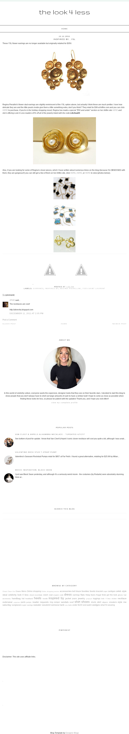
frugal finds (101, 595)
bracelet (99, 591)
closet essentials (35, 595)
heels (37, 598)
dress (68, 594)
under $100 (77, 605)
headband (29, 598)
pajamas (17, 602)
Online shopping (34, 591)
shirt (77, 601)
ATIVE (12, 300)
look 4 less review (109, 598)
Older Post (9, 324)
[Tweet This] (50, 285)
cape (105, 591)
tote (66, 605)
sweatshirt (46, 605)
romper (57, 602)
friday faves (91, 595)
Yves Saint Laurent (93, 288)
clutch (45, 595)
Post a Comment (10, 320)
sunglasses (17, 605)
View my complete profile (64, 403)
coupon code (58, 595)
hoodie (45, 598)
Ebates (18, 591)
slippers (105, 602)
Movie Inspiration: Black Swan (33, 470)
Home (64, 29)
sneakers (113, 602)
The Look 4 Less (64, 12)
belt (73, 591)
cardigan (111, 591)
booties (85, 591)
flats (83, 595)
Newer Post (119, 324)
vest (84, 605)
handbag (16, 598)
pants (23, 602)
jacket (68, 598)
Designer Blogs (72, 733)
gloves (120, 595)
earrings (38, 288)
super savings (27, 605)
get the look (112, 595)
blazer (78, 591)
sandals (65, 602)
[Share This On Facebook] (33, 285)
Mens (24, 591)
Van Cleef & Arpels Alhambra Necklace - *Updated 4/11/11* (50, 434)
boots (92, 591)
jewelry (81, 598)
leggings (96, 598)
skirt (99, 602)
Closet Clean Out (9, 591)
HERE (5, 110)
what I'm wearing (108, 605)
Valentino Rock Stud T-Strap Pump (36, 452)
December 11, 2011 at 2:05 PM (26, 313)
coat (51, 595)
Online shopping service (50, 591)
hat (23, 598)
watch (89, 605)
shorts (93, 602)
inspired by (52, 288)
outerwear (8, 602)
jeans (74, 598)
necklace (122, 598)
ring (51, 602)
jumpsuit (89, 598)
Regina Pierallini (70, 288)
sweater (37, 605)
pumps (28, 602)
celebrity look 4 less (18, 595)
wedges (96, 605)
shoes (85, 601)
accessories (66, 591)
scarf (72, 602)
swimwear (55, 605)
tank (62, 605)
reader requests (40, 602)
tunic (70, 605)
